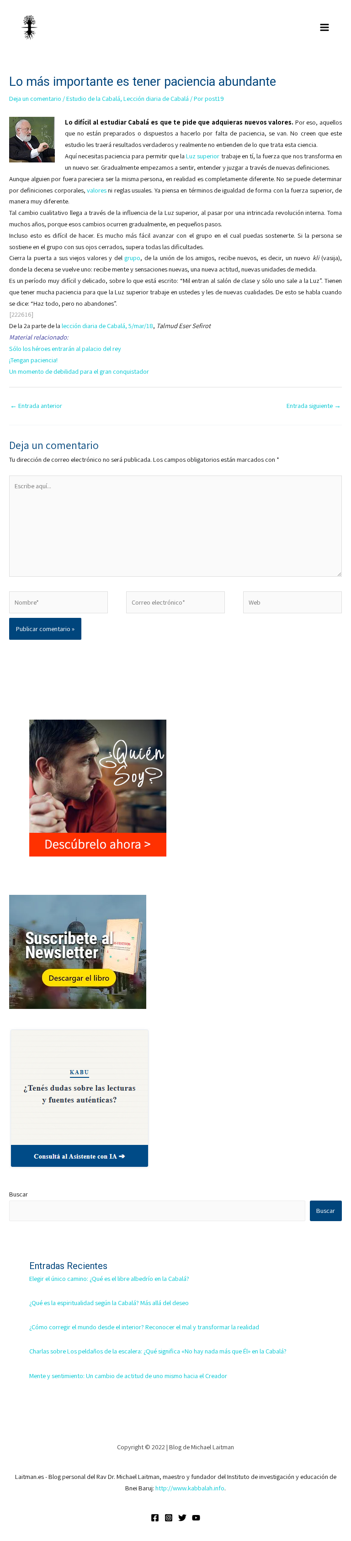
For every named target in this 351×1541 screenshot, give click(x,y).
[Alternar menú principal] (324, 27)
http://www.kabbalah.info (189, 1488)
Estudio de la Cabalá (93, 98)
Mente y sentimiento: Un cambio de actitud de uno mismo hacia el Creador (128, 1375)
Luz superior (202, 155)
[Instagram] (169, 1518)
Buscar (18, 1194)
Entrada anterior (36, 405)
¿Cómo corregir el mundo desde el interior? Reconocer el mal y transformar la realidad (144, 1326)
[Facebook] (155, 1518)
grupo (132, 257)
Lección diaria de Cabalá (156, 98)
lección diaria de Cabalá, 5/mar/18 (107, 325)
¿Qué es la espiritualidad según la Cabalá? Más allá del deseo (109, 1302)
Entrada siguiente (314, 405)
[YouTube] (196, 1518)
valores (96, 190)
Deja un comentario (35, 98)
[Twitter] (182, 1518)
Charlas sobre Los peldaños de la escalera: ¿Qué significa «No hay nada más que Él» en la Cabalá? (158, 1351)
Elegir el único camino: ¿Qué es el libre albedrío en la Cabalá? (109, 1278)
